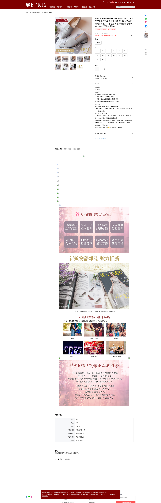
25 (119, 55)
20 (97, 51)
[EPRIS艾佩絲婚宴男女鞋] (36, 5)
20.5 (103, 51)
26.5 (103, 59)
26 (97, 59)
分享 (98, 138)
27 (108, 59)
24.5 (114, 55)
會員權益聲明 (92, 502)
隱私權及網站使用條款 (68, 502)
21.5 (114, 51)
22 (119, 51)
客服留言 (91, 499)
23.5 (103, 55)
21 (108, 51)
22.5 (125, 51)
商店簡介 (64, 499)
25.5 (125, 55)
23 (97, 55)
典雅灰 (98, 42)
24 (108, 55)
